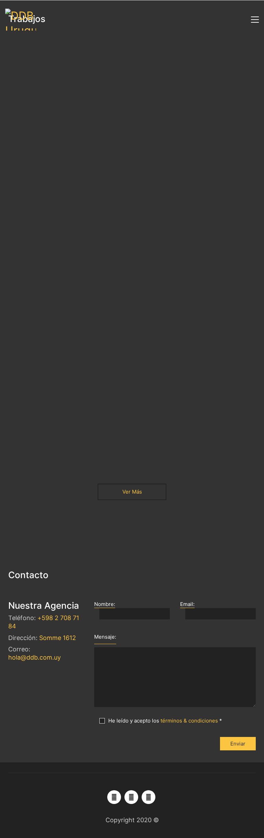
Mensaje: (105, 636)
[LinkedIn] (131, 797)
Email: (187, 604)
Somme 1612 (57, 637)
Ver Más (132, 491)
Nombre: (104, 604)
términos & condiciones (189, 720)
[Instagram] (148, 797)
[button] (253, 19)
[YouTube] (114, 797)
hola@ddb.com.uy (34, 657)
